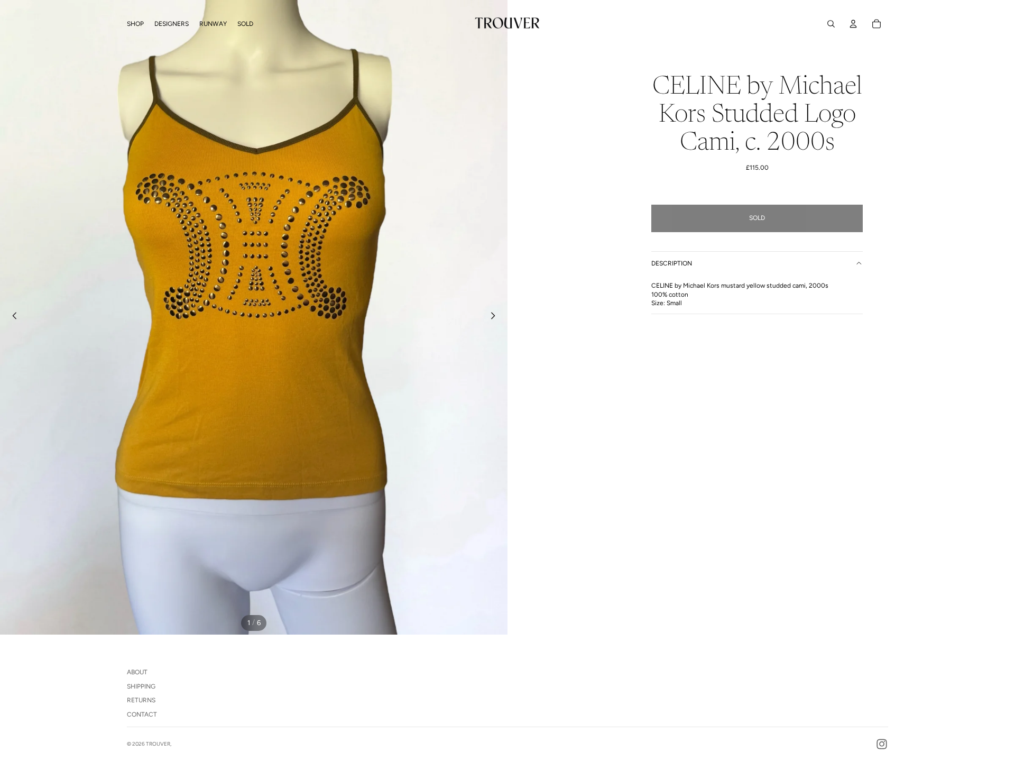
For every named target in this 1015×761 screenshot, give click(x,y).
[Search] (831, 23)
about (137, 672)
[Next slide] (496, 317)
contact (142, 714)
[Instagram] (881, 744)
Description (671, 263)
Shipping (141, 686)
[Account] (853, 23)
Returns (141, 700)
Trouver (158, 743)
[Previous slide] (11, 317)
